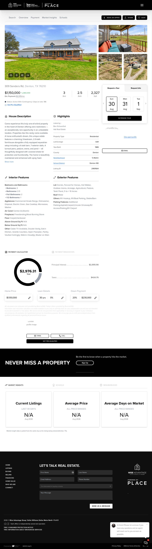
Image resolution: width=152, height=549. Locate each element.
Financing (9, 478)
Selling (8, 475)
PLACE (56, 520)
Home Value (10, 481)
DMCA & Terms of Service (132, 546)
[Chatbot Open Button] (145, 542)
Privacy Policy (116, 546)
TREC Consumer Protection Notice (18, 527)
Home (7, 465)
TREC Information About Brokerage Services (23, 530)
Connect (9, 488)
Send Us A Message (101, 506)
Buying (8, 471)
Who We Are (10, 484)
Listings (8, 468)
